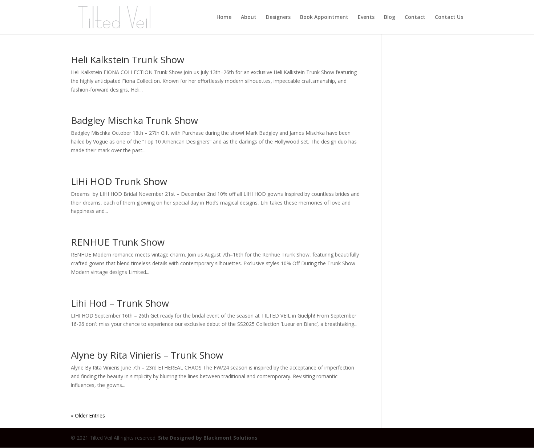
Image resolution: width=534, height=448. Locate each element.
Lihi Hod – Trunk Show (120, 303)
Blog (389, 17)
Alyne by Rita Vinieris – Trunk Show (147, 355)
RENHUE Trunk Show (118, 242)
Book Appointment (324, 17)
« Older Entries (88, 415)
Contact (415, 17)
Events (366, 17)
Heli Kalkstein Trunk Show (127, 59)
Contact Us (449, 17)
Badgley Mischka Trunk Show (134, 120)
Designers (278, 17)
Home (224, 17)
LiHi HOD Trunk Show (119, 181)
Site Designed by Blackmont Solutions (208, 437)
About (248, 17)
